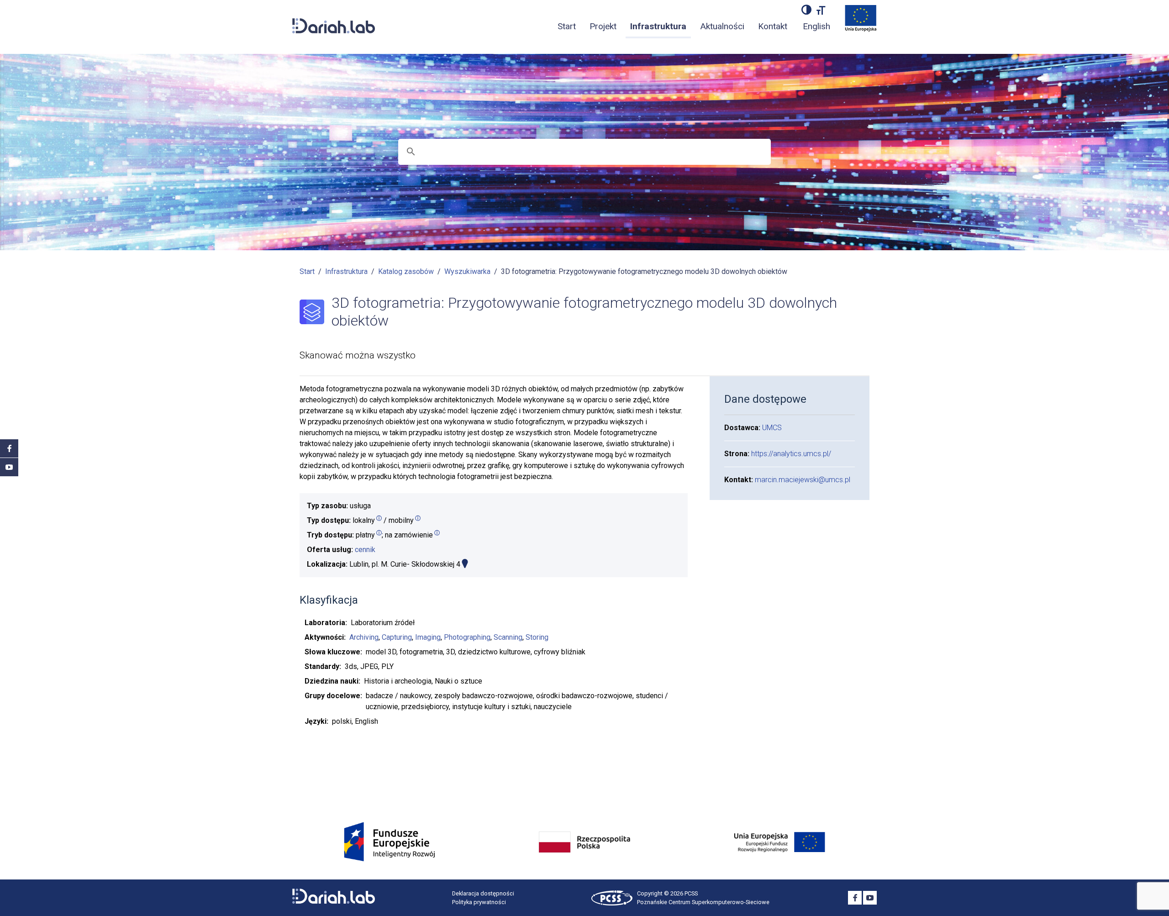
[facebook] (9, 448)
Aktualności (722, 26)
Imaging (428, 637)
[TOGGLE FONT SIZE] (821, 9)
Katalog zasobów (406, 271)
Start (567, 26)
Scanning (508, 637)
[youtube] (9, 467)
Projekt (603, 26)
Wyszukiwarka (467, 271)
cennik (365, 549)
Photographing (467, 637)
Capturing (397, 637)
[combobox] (586, 152)
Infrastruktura (658, 26)
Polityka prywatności (479, 902)
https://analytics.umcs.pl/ (791, 453)
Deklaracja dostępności (483, 893)
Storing (537, 637)
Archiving (364, 637)
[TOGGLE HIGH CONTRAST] (806, 9)
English (816, 26)
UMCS (772, 427)
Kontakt (772, 26)
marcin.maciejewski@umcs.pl (802, 479)
